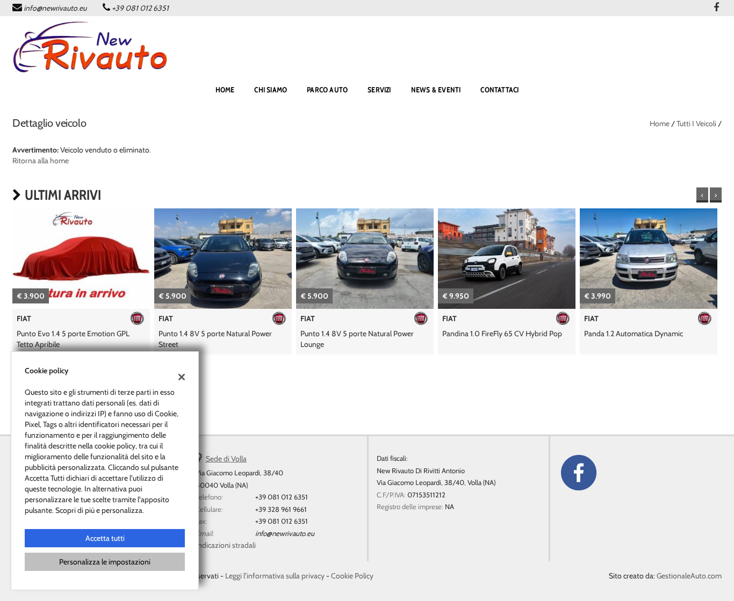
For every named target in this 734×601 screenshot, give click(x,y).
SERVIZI (379, 90)
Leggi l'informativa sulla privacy (275, 576)
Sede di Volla (226, 459)
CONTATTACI (499, 90)
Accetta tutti (105, 538)
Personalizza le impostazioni (104, 562)
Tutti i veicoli (696, 123)
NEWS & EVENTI (436, 90)
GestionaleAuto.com (689, 576)
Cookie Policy (352, 576)
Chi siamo (270, 90)
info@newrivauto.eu (55, 8)
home (225, 90)
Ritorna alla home (40, 160)
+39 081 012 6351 (140, 8)
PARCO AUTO (327, 90)
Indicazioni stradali (226, 545)
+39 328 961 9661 (281, 509)
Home (660, 123)
